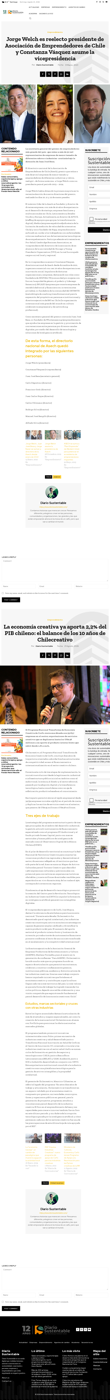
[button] (30, 18)
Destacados (6, 174)
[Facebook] (96, 2)
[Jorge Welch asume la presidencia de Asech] (53, 435)
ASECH (57, 477)
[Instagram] (100, 2)
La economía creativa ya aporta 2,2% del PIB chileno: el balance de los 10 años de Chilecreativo (91, 254)
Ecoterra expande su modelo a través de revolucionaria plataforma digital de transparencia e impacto (27, 542)
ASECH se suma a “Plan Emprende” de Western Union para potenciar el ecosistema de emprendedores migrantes (71, 451)
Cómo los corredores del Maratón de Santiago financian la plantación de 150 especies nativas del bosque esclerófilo (75, 1383)
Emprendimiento (55, 32)
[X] (103, 2)
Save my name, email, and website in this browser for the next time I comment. (37, 593)
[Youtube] (106, 2)
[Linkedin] (67, 74)
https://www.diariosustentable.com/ (53, 507)
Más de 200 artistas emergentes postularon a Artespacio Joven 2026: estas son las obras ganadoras (44, 1373)
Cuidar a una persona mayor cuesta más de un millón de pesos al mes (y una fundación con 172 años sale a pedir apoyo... (74, 1372)
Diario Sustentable (45, 65)
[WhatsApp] (61, 74)
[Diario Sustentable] (53, 492)
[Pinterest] (55, 74)
